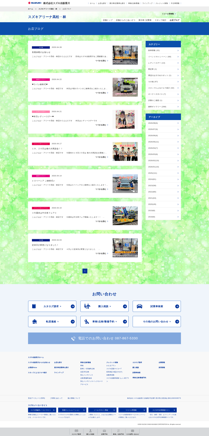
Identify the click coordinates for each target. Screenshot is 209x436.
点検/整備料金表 (86, 378)
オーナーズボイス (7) (157, 94)
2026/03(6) (153, 154)
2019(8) (151, 210)
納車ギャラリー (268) (157, 107)
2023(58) (152, 185)
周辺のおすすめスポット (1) (159, 75)
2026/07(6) (153, 129)
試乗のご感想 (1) (155, 100)
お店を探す (102, 3)
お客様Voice (32, 367)
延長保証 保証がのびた (114, 372)
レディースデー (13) (156, 63)
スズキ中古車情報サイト (161, 410)
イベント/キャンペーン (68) (159, 57)
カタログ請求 (137, 362)
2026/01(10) (153, 167)
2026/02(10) (153, 160)
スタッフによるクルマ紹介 (37, 372)
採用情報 (162, 367)
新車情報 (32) (154, 50)
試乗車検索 (136, 372)
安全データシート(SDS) (36, 398)
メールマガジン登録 (101, 410)
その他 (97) (153, 82)
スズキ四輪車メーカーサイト (40, 410)
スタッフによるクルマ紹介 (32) (161, 88)
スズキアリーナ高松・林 (48, 9)
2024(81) (152, 179)
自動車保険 (110, 375)
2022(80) (152, 192)
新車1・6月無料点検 (87, 369)
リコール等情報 (131, 410)
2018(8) (151, 217)
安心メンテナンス (86, 375)
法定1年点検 (84, 372)
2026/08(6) (153, 123)
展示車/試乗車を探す (117, 3)
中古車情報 (175, 3)
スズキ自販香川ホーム (36, 357)
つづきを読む (100, 61)
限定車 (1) (152, 69)
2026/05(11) (153, 142)
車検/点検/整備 (133, 3)
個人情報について (74, 398)
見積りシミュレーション (70, 410)
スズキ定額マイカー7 (113, 369)
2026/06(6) (153, 135)
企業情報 (162, 362)
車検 (81, 365)
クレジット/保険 (162, 3)
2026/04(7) (153, 148)
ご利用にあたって (56, 398)
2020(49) (152, 204)
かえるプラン (111, 365)
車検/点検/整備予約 (139, 378)
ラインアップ (147, 3)
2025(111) (152, 173)
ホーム (92, 3)
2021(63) (152, 198)
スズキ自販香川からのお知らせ (39, 362)
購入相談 (136, 367)
